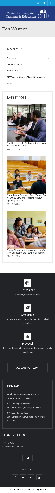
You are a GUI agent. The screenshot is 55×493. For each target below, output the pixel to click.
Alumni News (13, 71)
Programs (11, 58)
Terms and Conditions (13, 447)
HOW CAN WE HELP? (26, 367)
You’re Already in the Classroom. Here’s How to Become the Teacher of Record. (26, 251)
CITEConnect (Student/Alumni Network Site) (26, 77)
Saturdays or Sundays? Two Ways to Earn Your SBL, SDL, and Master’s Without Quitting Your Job (27, 198)
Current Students (14, 64)
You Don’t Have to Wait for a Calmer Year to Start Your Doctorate (26, 144)
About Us (11, 83)
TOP (27, 458)
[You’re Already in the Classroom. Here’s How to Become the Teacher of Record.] (26, 230)
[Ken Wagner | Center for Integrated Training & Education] (27, 13)
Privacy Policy (9, 443)
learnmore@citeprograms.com (27, 394)
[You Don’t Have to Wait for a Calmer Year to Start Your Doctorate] (26, 123)
